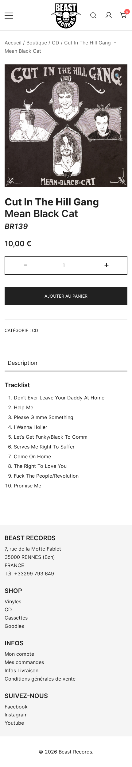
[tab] (66, 363)
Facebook (16, 707)
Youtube (14, 723)
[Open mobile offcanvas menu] (9, 15)
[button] (118, 76)
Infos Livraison (21, 670)
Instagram (16, 715)
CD (55, 43)
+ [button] (106, 265)
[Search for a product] (93, 15)
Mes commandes (24, 662)
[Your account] (108, 15)
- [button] (26, 265)
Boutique (36, 43)
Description (22, 363)
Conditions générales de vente (40, 679)
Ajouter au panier (66, 296)
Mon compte (19, 654)
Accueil (13, 43)
